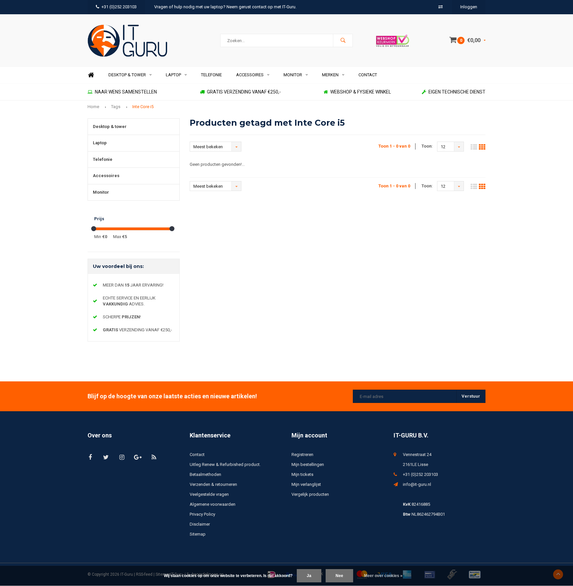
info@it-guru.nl (417, 484)
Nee (339, 575)
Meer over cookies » (383, 575)
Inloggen (468, 6)
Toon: (427, 146)
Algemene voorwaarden (212, 504)
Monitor (293, 74)
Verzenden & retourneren (213, 484)
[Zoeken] (343, 40)
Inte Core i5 (143, 106)
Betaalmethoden (205, 474)
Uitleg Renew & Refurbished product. (225, 464)
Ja (309, 575)
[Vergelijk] (440, 6)
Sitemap (198, 534)
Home (91, 75)
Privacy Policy (202, 514)
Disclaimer (200, 524)
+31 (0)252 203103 (119, 6)
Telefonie (211, 74)
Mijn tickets (302, 474)
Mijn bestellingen (307, 464)
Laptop (173, 74)
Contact (367, 74)
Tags (115, 106)
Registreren (302, 454)
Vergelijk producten (310, 494)
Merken (330, 74)
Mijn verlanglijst (306, 484)
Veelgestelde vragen (209, 494)
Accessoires (250, 74)
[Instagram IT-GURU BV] (121, 457)
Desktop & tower (127, 74)
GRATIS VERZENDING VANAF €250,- (244, 92)
